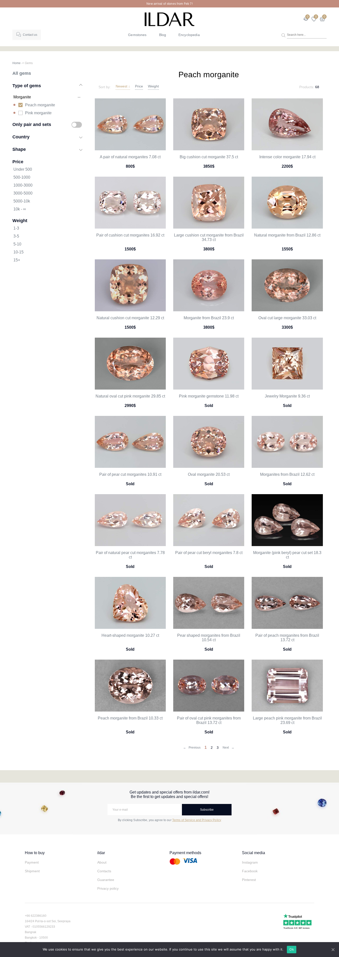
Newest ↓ (123, 86)
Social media (253, 853)
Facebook (250, 871)
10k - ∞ (19, 209)
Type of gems (26, 85)
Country (21, 136)
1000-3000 (23, 185)
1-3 (16, 228)
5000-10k (21, 201)
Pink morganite (38, 113)
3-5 (16, 236)
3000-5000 (23, 193)
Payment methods (185, 853)
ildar (101, 853)
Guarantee (105, 880)
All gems (21, 73)
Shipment (32, 871)
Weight (153, 86)
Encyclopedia (189, 35)
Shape (19, 149)
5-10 (17, 244)
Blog (162, 35)
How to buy (35, 853)
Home (16, 63)
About (101, 862)
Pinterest (249, 880)
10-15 (18, 252)
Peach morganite (40, 105)
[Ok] (332, 949)
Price (139, 86)
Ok (291, 949)
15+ (16, 260)
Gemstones (137, 35)
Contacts (104, 871)
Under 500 (22, 169)
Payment (32, 862)
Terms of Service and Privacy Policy (196, 820)
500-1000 (21, 177)
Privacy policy (108, 888)
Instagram (250, 862)
